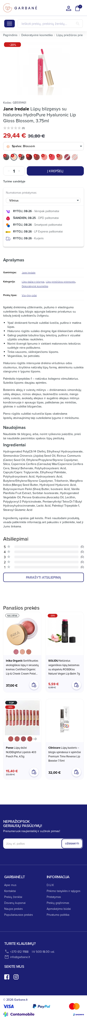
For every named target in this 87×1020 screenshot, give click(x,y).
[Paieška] (78, 23)
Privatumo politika (58, 915)
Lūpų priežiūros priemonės (60, 281)
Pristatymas (54, 897)
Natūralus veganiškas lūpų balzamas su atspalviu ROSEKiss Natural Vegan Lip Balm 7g (64, 667)
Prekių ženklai (13, 897)
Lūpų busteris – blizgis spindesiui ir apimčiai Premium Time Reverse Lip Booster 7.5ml (64, 754)
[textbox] (43, 146)
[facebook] (6, 976)
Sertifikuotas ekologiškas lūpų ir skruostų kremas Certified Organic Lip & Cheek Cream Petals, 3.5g (22, 667)
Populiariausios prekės (18, 915)
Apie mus (10, 885)
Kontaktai (10, 891)
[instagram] (16, 976)
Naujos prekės (13, 909)
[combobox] (43, 146)
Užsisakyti (72, 843)
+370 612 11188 (19, 952)
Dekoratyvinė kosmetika (35, 286)
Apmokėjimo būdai (59, 909)
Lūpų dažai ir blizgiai (33, 281)
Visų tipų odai (29, 295)
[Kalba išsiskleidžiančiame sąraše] (69, 8)
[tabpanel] (43, 68)
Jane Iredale (16, 108)
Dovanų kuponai (15, 903)
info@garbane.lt (20, 957)
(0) (23, 128)
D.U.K (50, 885)
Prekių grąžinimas (58, 903)
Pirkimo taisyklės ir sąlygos (63, 891)
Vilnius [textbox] (14, 200)
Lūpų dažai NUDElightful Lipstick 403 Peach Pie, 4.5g (21, 752)
